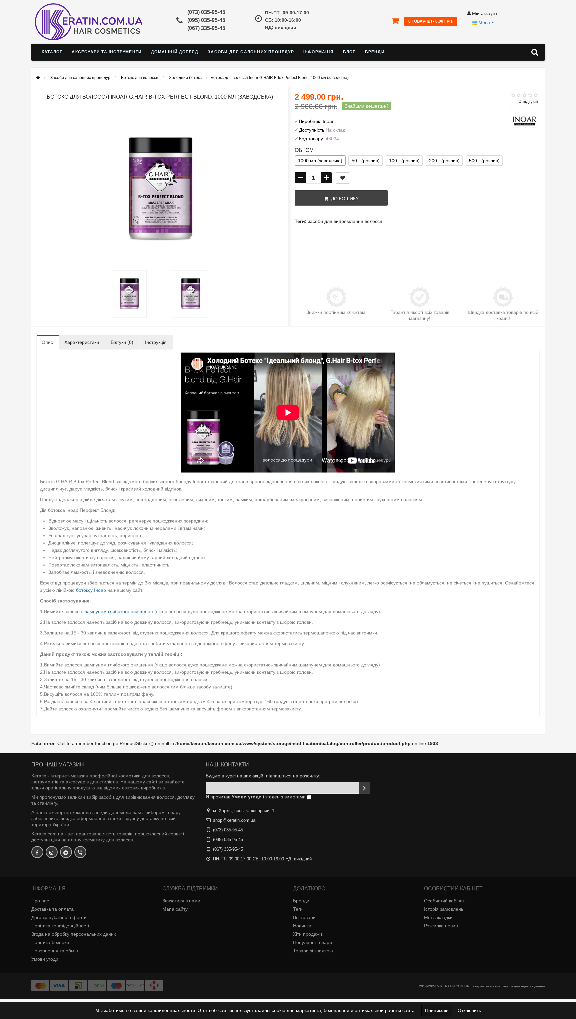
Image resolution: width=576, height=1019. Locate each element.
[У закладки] (342, 178)
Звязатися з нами (181, 900)
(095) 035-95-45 (206, 20)
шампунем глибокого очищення (118, 611)
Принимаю (437, 1010)
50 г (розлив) (366, 160)
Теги (298, 909)
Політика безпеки (50, 942)
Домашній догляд (174, 52)
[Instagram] (52, 852)
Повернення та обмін (54, 950)
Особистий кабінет (444, 900)
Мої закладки (438, 917)
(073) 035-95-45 (206, 12)
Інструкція (156, 342)
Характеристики (81, 342)
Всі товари (304, 917)
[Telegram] (66, 852)
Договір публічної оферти (59, 917)
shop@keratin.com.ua (234, 820)
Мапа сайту (175, 909)
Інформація (318, 52)
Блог (349, 52)
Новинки (302, 925)
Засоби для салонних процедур (251, 52)
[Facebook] (37, 852)
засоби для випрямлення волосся (345, 221)
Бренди (375, 52)
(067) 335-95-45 (206, 28)
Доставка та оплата (52, 909)
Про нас (40, 900)
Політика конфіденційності (60, 925)
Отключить (469, 1010)
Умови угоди (44, 959)
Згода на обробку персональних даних (73, 934)
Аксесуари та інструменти (107, 52)
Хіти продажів (308, 934)
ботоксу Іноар (91, 590)
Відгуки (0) (122, 342)
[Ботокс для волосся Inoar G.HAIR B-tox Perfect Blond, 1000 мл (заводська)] (129, 294)
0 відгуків (528, 101)
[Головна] (37, 78)
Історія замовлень (443, 909)
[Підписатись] (364, 788)
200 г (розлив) (444, 160)
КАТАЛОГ (52, 52)
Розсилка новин (441, 925)
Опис (47, 342)
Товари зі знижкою (313, 950)
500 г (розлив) (484, 160)
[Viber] (80, 852)
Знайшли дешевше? (367, 106)
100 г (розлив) (404, 160)
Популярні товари (312, 942)
